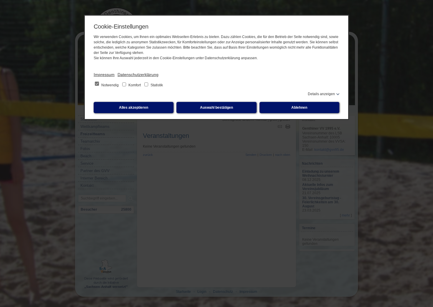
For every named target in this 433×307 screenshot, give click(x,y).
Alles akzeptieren (133, 107)
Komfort (135, 85)
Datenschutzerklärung (138, 74)
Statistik (156, 85)
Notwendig (110, 85)
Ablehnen (299, 107)
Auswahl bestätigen (216, 107)
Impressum (104, 74)
